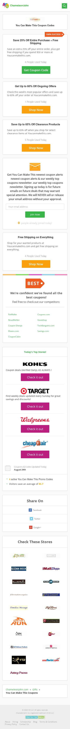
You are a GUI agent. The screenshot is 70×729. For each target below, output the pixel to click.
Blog (35, 722)
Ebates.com (13, 331)
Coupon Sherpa (15, 325)
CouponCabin (14, 336)
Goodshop (42, 320)
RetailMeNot (14, 320)
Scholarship (25, 722)
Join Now (35, 214)
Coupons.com (43, 314)
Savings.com (43, 331)
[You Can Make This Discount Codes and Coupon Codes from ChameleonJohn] (15, 5)
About (7, 722)
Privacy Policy (11, 724)
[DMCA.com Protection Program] (35, 717)
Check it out (35, 377)
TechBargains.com (45, 325)
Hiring (15, 722)
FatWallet (12, 314)
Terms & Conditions (48, 722)
